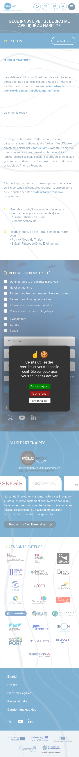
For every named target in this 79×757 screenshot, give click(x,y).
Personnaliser (39, 400)
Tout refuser (39, 393)
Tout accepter (39, 386)
